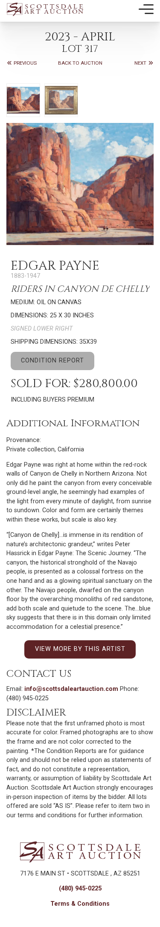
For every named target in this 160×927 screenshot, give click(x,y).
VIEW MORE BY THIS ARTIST (80, 649)
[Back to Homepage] (44, 9)
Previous (24, 63)
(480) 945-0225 (80, 888)
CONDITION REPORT (52, 360)
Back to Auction (80, 63)
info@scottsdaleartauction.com (71, 689)
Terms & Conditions (80, 903)
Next (141, 63)
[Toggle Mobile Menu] (146, 9)
